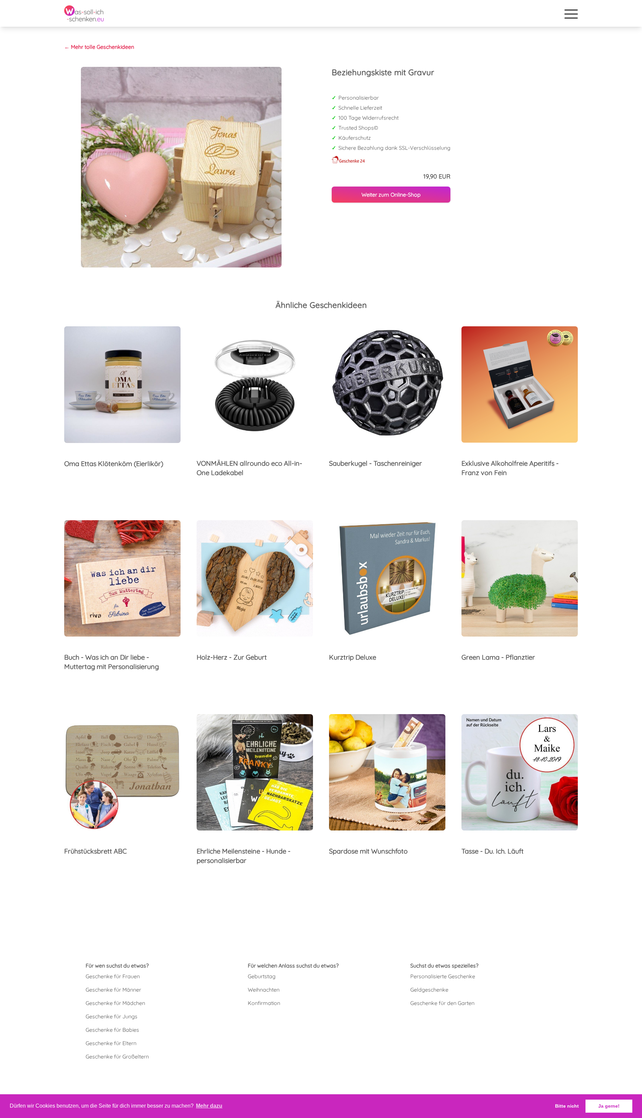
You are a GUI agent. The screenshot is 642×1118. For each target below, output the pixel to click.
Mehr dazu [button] (209, 1106)
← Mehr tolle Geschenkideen (99, 46)
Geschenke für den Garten (442, 1003)
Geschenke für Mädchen (115, 1003)
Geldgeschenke (429, 989)
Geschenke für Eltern (111, 1043)
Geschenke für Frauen (113, 976)
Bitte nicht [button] (567, 1106)
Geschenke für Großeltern (117, 1056)
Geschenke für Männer (113, 989)
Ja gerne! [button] (609, 1106)
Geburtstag (262, 976)
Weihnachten (264, 989)
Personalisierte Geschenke (442, 976)
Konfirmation (264, 1003)
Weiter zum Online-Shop (391, 194)
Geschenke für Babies (112, 1029)
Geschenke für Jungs (111, 1016)
